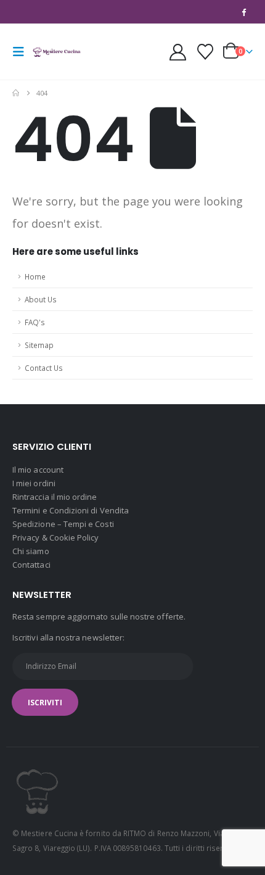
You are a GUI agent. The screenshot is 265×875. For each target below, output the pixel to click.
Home (35, 276)
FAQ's (35, 322)
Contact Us (44, 368)
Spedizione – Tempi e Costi (63, 523)
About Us (41, 299)
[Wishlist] (205, 52)
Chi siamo (30, 551)
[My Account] (177, 52)
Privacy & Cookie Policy (55, 537)
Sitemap (39, 345)
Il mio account (37, 469)
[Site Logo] (56, 51)
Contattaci (31, 564)
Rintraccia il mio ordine (54, 496)
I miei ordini (33, 483)
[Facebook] (244, 12)
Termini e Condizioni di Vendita (70, 510)
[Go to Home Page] (15, 93)
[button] (22, 51)
